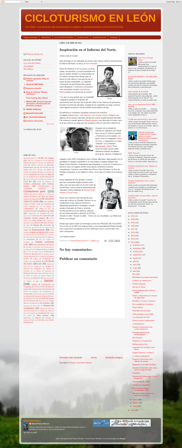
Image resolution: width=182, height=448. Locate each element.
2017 (133, 229)
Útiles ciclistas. (43, 315)
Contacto (114, 37)
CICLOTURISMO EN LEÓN (90, 18)
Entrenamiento (38, 230)
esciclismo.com (99, 37)
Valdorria (38, 318)
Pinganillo (48, 289)
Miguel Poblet (37, 273)
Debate (36, 225)
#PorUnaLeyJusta (29, 158)
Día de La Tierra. (139, 287)
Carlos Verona (30, 179)
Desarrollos (47, 225)
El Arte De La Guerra (42, 227)
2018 (133, 226)
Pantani (36, 287)
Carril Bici (28, 181)
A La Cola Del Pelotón (63, 37)
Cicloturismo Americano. (35, 188)
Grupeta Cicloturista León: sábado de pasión (142, 360)
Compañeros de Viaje (45, 211)
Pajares (34, 284)
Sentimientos (33, 303)
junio (135, 265)
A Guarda (37, 160)
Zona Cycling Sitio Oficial (37, 98)
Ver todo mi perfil (30, 432)
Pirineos (26, 291)
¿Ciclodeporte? (138, 324)
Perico (43, 287)
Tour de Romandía (29, 313)
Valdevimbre (27, 318)
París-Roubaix (91, 64)
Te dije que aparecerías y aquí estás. (142, 119)
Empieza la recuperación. (142, 341)
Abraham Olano (105, 146)
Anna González (38, 170)
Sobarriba (26, 306)
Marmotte (48, 271)
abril (135, 271)
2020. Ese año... (134, 153)
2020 (28, 160)
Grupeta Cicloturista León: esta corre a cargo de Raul (144, 369)
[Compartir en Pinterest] (119, 241)
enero (135, 406)
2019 (133, 223)
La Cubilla (45, 252)
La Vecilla (41, 256)
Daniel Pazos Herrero (40, 424)
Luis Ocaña (96, 115)
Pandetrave (27, 287)
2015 (133, 232)
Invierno (51, 245)
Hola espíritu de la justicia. (138, 92)
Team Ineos (36, 306)
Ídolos (35, 245)
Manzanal (26, 268)
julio (134, 261)
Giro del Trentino (45, 239)
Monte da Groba (31, 275)
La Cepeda (50, 249)
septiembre (137, 255)
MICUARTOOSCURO (34, 113)
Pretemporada (46, 291)
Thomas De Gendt (45, 308)
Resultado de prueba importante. (145, 277)
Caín (52, 177)
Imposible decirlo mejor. (141, 311)
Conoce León (83, 37)
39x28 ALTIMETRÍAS (34, 84)
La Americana (47, 247)
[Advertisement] (91, 337)
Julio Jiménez (85, 115)
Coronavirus (35, 216)
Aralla (49, 170)
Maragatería (37, 268)
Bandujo (49, 172)
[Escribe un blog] (112, 241)
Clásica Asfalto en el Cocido (42, 194)
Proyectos (27, 294)
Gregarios (27, 242)
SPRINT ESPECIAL (33, 109)
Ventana (26, 320)
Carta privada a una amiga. (143, 314)
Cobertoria (47, 204)
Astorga (26, 172)
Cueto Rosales (37, 220)
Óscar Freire (72, 193)
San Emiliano (30, 301)
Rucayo (51, 298)
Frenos (28, 237)
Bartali (32, 174)
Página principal (30, 37)
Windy (33, 320)
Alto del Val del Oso (44, 167)
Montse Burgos (46, 275)
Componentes (32, 213)
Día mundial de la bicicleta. (142, 304)
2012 (133, 242)
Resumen (35, 298)
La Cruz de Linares (32, 251)
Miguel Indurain (91, 120)
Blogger (123, 439)
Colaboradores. (29, 209)
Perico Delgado (109, 115)
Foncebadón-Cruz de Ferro (45, 234)
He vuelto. (136, 274)
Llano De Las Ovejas (31, 266)
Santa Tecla (42, 301)
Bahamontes (73, 115)
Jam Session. (137, 338)
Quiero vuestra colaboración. (143, 320)
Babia (41, 172)
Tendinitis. (136, 373)
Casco (39, 181)
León (39, 264)
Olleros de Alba (33, 281)
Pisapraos (35, 291)
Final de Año (30, 234)
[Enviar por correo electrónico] (109, 241)
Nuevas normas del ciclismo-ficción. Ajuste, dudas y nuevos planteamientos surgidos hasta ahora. (147, 136)
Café (46, 177)
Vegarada (48, 318)
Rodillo (43, 298)
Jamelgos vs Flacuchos (33, 247)
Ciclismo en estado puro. (142, 281)
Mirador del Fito (49, 273)
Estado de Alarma (37, 232)
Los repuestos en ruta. (141, 317)
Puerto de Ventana (41, 296)
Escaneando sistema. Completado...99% (140, 389)
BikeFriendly (41, 174)
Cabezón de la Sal (35, 177)
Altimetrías (46, 37)
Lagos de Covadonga (42, 259)
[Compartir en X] (114, 241)
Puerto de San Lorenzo (40, 294)
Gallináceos (50, 237)
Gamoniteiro (30, 239)
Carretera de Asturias (45, 179)
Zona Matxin (28, 66)
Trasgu (52, 313)
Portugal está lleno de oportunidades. (140, 333)
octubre (136, 252)
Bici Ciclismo (28, 69)
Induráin (43, 245)
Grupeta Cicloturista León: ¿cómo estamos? (142, 328)
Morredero (27, 278)
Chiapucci (48, 181)
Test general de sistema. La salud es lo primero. (143, 394)
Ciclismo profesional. (32, 184)
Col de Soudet (45, 206)
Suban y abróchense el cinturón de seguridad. (144, 297)
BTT (25, 177)
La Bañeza (27, 249)
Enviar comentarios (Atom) (81, 363)
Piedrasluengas (36, 289)
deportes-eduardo (33, 88)
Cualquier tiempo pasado (34, 218)
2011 (133, 410)
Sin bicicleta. (45, 303)
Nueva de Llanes (48, 278)
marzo (135, 400)
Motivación (36, 278)
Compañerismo (29, 211)
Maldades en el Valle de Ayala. (144, 365)
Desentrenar (27, 227)
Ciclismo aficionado (34, 121)
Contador (43, 213)
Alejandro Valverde (37, 165)
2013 (133, 239)
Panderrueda (46, 284)
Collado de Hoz (45, 208)
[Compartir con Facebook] (116, 241)
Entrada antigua (114, 357)
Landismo (26, 261)
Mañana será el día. (140, 344)
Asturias (34, 172)
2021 (133, 216)
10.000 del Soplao (46, 158)
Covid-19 (46, 216)
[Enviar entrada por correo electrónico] (105, 241)
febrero (136, 403)
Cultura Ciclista (38, 223)
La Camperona (38, 249)
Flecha (86, 190)
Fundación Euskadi (38, 237)
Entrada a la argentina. (141, 385)
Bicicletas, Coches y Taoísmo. (144, 301)
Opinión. (49, 280)
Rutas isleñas (137, 307)
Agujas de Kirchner (38, 163)
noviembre (137, 248)
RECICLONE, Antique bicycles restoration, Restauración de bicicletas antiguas (38, 104)
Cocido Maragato (29, 206)
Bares (25, 174)
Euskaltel (51, 232)
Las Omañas (36, 261)
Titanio (50, 311)
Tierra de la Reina (29, 311)
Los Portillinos (46, 266)
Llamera (49, 264)
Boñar (49, 174)
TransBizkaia (42, 313)
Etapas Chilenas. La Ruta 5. (143, 353)
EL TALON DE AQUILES (36, 117)
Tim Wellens (41, 311)
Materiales (27, 273)
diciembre (137, 245)
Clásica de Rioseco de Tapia (34, 196)
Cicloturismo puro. (35, 191)
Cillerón (26, 194)
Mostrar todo (50, 124)
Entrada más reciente (70, 357)
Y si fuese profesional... (141, 356)
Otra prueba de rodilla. (141, 382)
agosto (136, 258)
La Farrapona (45, 254)
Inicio (94, 357)
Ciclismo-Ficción (43, 186)
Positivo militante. (139, 284)
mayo (135, 268)
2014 (133, 236)
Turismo (29, 315)
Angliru (26, 170)
